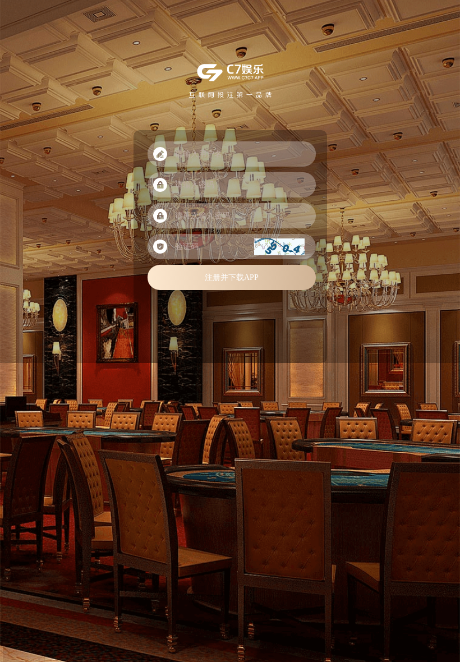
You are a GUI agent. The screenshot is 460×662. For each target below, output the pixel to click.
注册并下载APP (232, 277)
